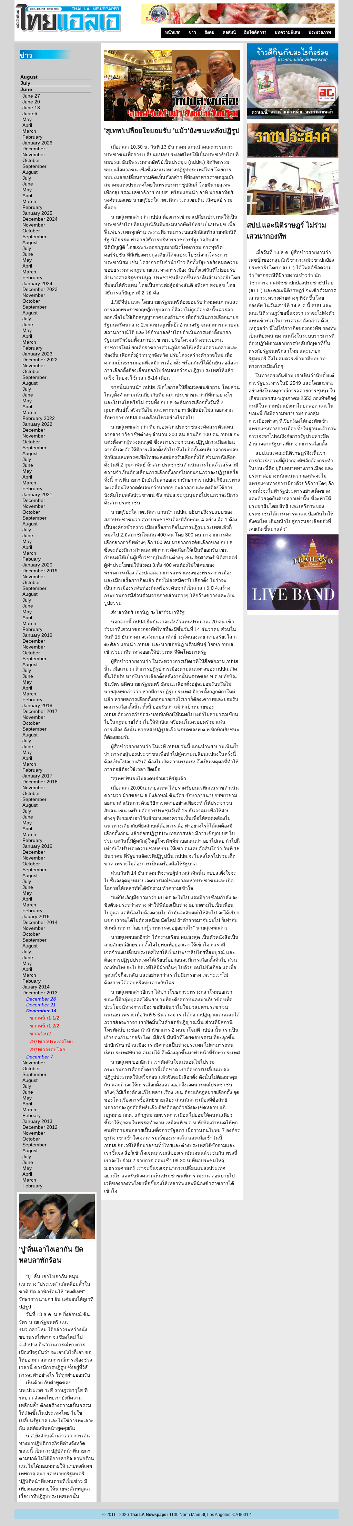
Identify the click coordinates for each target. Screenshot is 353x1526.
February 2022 (38, 418)
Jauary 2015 (36, 916)
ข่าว (192, 32)
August (29, 77)
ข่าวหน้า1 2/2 (44, 1025)
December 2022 (40, 359)
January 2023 (37, 354)
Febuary (31, 559)
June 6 (29, 113)
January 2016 (37, 846)
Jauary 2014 (36, 987)
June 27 (31, 96)
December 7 (39, 1057)
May (27, 119)
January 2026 (37, 142)
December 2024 (40, 219)
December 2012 (40, 1127)
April (27, 125)
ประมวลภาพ (320, 32)
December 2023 (40, 289)
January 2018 (37, 705)
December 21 (41, 1004)
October (31, 160)
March (29, 131)
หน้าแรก (172, 32)
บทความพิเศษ (287, 32)
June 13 (31, 107)
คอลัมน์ (229, 32)
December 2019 (40, 570)
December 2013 (40, 992)
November (33, 154)
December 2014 (40, 922)
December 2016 (40, 781)
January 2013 (37, 1121)
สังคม (209, 32)
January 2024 (37, 283)
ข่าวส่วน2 (40, 1033)
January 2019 (37, 635)
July (25, 83)
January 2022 (37, 424)
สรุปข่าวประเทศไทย (51, 1041)
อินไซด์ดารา (255, 32)
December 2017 (40, 711)
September (34, 166)
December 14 (41, 1010)
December (33, 148)
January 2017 (37, 776)
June (26, 89)
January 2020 (37, 565)
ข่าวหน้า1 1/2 (44, 1018)
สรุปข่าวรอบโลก (47, 1049)
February (32, 137)
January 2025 (37, 213)
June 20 (31, 101)
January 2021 (37, 494)
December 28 (41, 999)
